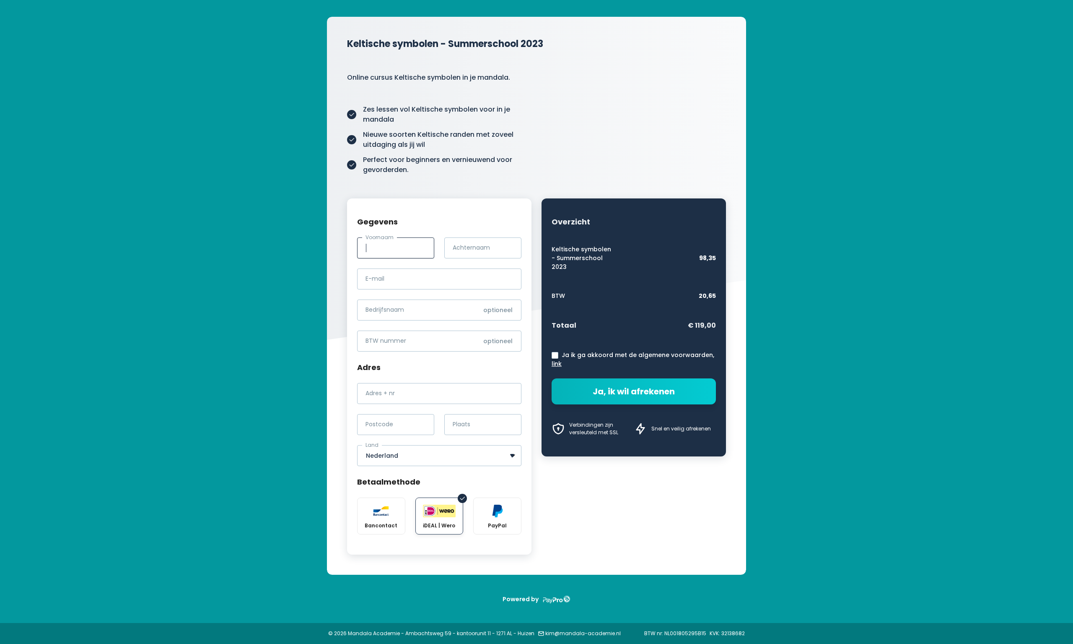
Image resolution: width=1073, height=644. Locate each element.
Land (371, 444)
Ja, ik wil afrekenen (634, 391)
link (557, 364)
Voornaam (379, 237)
